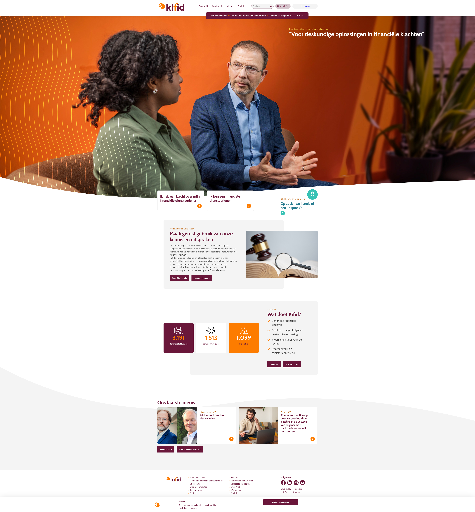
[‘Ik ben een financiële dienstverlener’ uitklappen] (268, 15)
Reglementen (196, 490)
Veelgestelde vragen (240, 483)
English (241, 6)
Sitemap (296, 492)
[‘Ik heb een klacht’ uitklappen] (229, 15)
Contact (299, 15)
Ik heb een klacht (219, 15)
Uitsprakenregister (198, 487)
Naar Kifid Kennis (179, 278)
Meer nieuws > (166, 449)
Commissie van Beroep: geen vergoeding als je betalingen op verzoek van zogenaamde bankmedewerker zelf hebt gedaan (294, 423)
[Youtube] (302, 482)
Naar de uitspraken (202, 278)
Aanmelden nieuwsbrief (242, 480)
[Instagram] (296, 482)
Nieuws (230, 6)
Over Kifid (203, 6)
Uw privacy (286, 489)
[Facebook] (283, 482)
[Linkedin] (289, 482)
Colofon (284, 492)
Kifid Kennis (195, 483)
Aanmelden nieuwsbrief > (190, 449)
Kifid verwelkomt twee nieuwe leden (213, 416)
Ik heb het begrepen (280, 502)
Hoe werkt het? (292, 364)
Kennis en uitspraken (281, 15)
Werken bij (217, 6)
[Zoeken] (271, 6)
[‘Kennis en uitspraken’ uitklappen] (292, 15)
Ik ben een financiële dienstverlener (249, 15)
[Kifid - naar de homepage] (171, 7)
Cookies (298, 489)
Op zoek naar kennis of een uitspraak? (297, 206)
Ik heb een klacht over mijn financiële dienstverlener (180, 198)
